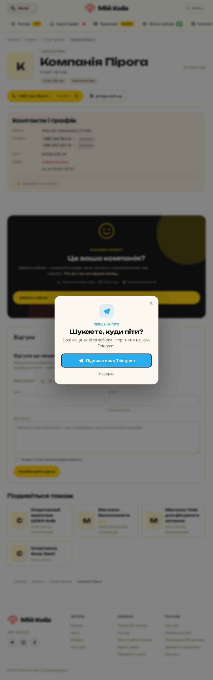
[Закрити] (151, 303)
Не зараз (106, 373)
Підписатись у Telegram (110, 360)
